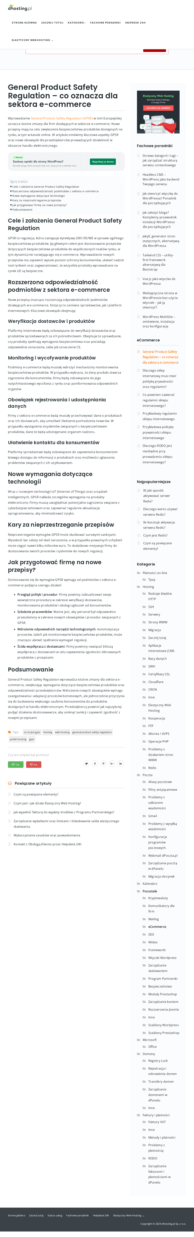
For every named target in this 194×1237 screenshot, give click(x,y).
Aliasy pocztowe (160, 782)
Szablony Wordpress (163, 1025)
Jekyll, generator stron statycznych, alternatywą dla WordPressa (161, 241)
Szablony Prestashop (164, 1033)
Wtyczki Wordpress (162, 958)
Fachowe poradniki (105, 22)
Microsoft (150, 1040)
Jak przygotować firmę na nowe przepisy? (39, 205)
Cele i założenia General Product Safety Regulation (45, 186)
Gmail (152, 816)
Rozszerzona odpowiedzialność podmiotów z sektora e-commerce (55, 191)
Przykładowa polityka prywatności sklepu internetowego (158, 432)
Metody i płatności (161, 1137)
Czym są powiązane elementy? (36, 794)
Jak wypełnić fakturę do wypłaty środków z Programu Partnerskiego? (64, 812)
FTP (151, 726)
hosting (47, 732)
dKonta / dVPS (159, 734)
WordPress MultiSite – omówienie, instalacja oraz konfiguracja (159, 321)
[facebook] (95, 763)
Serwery (154, 614)
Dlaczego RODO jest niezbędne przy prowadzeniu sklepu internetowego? (157, 454)
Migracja (154, 630)
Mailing (153, 919)
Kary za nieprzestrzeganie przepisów (36, 200)
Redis (152, 768)
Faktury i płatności (156, 1115)
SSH (151, 607)
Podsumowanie (22, 209)
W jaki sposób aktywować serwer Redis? (156, 496)
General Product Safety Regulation (92, 732)
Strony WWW (158, 622)
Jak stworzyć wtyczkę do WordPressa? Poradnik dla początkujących (160, 198)
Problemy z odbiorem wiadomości (157, 802)
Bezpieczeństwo (160, 986)
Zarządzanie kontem (163, 1002)
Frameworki (157, 950)
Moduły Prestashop (162, 994)
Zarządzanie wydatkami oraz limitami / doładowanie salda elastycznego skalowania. (66, 824)
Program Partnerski (163, 979)
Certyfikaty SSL (159, 674)
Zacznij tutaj (52, 22)
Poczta (148, 775)
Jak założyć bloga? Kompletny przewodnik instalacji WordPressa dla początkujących (160, 219)
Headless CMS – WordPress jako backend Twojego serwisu (161, 179)
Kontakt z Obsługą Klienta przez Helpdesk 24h (47, 844)
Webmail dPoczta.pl (163, 855)
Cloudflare (156, 682)
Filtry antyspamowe (162, 790)
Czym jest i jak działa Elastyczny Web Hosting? (47, 803)
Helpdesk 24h (135, 22)
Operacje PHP (158, 741)
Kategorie (76, 22)
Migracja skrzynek (161, 876)
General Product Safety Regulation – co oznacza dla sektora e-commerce (161, 357)
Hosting (148, 587)
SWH (151, 666)
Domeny (149, 1054)
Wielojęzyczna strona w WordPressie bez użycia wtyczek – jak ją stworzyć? (160, 300)
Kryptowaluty (158, 898)
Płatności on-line (155, 573)
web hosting (62, 732)
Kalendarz (150, 884)
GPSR (31, 739)
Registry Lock (158, 1061)
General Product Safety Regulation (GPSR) (62, 118)
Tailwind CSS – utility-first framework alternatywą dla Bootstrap (158, 262)
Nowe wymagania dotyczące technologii (38, 196)
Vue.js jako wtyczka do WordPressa (159, 281)
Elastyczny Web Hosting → (33, 40)
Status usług (55, 1215)
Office (152, 1047)
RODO (152, 1158)
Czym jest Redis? (155, 535)
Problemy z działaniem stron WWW (160, 754)
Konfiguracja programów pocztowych (157, 842)
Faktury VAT (157, 1122)
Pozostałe (150, 891)
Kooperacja (156, 718)
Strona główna (24, 22)
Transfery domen (161, 1081)
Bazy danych (157, 659)
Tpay (151, 579)
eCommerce (148, 340)
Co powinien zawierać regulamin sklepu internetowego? (159, 400)
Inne (151, 697)
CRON (152, 689)
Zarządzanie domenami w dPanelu (157, 1094)
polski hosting (18, 739)
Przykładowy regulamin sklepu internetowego (160, 416)
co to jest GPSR (32, 732)
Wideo (153, 942)
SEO (151, 934)
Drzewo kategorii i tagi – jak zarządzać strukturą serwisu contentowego (160, 160)
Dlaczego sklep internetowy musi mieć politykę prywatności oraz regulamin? (159, 378)
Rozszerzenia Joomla (163, 1009)
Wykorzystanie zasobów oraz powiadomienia (47, 835)
